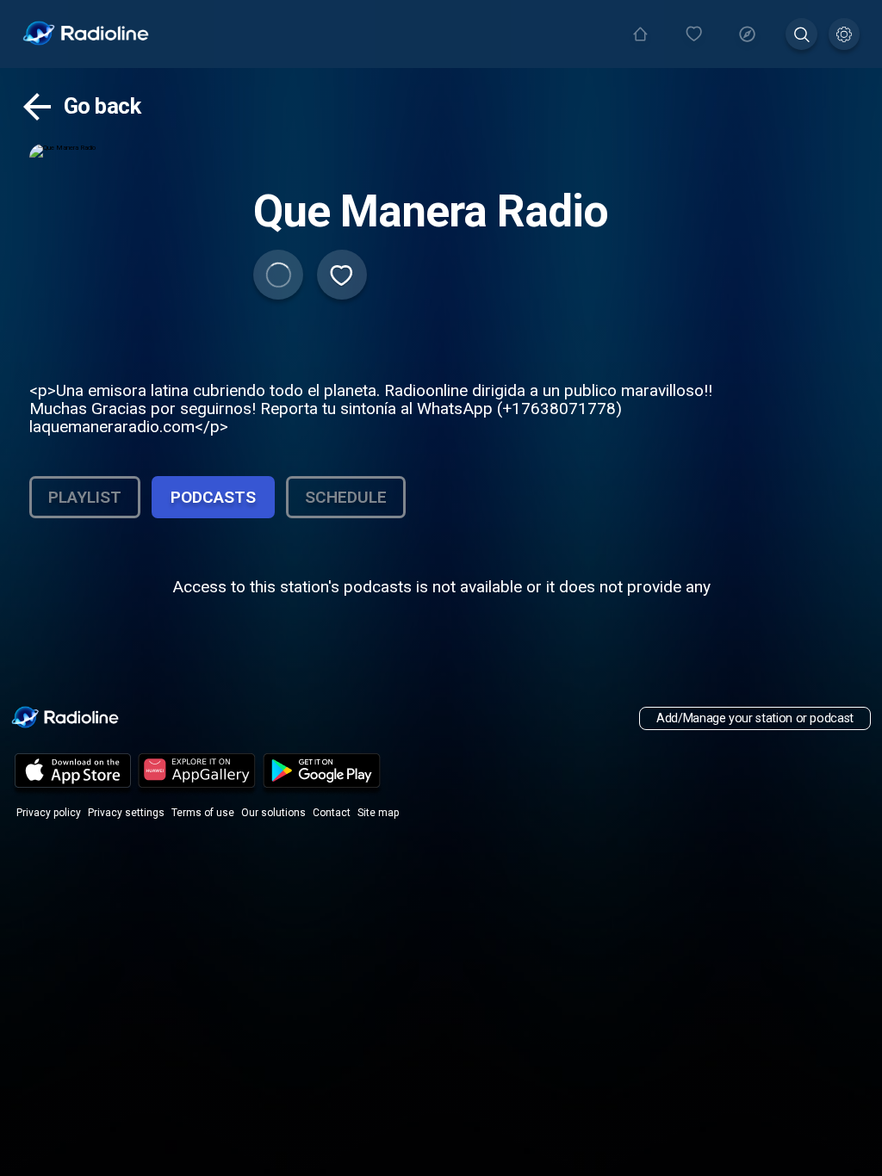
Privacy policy (48, 813)
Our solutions (273, 813)
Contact (332, 813)
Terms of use (202, 813)
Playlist (84, 497)
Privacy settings (126, 813)
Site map (378, 813)
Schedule (346, 497)
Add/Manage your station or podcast (755, 718)
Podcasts (213, 497)
